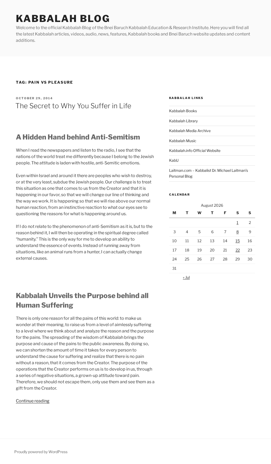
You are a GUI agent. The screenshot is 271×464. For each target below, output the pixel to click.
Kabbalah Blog (63, 18)
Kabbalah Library (183, 121)
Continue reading (32, 400)
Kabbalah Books (183, 111)
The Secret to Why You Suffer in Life (73, 106)
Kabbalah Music (182, 140)
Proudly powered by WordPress (40, 451)
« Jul (186, 277)
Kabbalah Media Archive (190, 130)
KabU (174, 160)
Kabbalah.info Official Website (194, 150)
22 (238, 250)
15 (238, 240)
